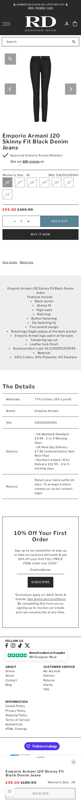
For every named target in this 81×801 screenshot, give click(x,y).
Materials (27, 262)
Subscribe (40, 582)
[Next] (70, 89)
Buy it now (40, 234)
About (9, 675)
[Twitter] (27, 645)
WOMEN (40, 7)
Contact (11, 680)
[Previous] (10, 89)
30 (57, 182)
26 (7, 182)
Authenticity (14, 724)
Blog (8, 684)
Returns (49, 680)
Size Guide (9, 262)
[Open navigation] (7, 24)
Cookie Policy (15, 706)
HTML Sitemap (16, 729)
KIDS (50, 7)
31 (69, 182)
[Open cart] (75, 23)
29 (44, 182)
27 (20, 182)
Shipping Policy (16, 715)
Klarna (48, 684)
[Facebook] (6, 645)
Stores (10, 671)
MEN (31, 7)
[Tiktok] (20, 645)
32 (7, 194)
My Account (52, 671)
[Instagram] (13, 645)
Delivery (49, 675)
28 (32, 182)
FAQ (46, 689)
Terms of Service (17, 720)
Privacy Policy (15, 710)
